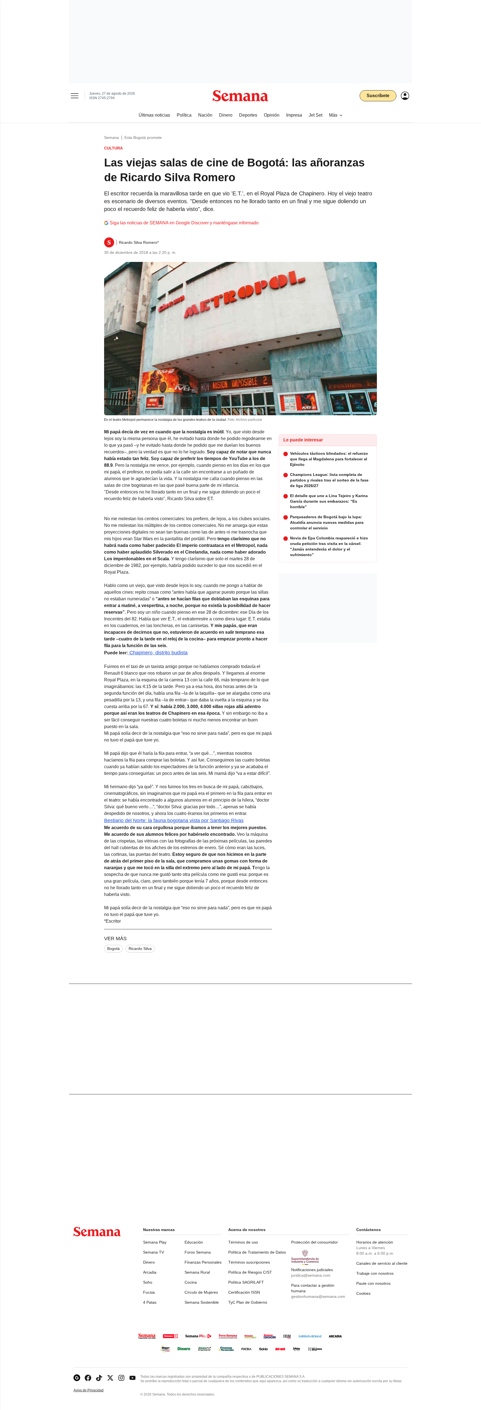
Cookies (363, 1293)
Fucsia (149, 1292)
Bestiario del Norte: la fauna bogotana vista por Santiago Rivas (174, 820)
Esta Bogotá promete (143, 137)
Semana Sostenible (202, 1302)
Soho (147, 1282)
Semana (111, 137)
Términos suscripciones (249, 1262)
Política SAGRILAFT (246, 1282)
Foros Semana (198, 1252)
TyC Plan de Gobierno (247, 1302)
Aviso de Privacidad (94, 1390)
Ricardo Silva (140, 948)
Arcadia (149, 1272)
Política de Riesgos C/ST (250, 1272)
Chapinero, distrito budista (158, 652)
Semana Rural (197, 1272)
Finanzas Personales (203, 1262)
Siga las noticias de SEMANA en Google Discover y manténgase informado (184, 222)
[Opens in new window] (88, 1377)
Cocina (191, 1282)
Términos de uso (243, 1242)
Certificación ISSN (244, 1292)
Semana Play (154, 1242)
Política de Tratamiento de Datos (257, 1252)
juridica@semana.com (310, 1275)
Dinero (149, 1262)
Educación (194, 1242)
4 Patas (149, 1302)
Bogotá (113, 948)
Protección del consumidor (314, 1242)
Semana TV (153, 1252)
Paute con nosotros (373, 1283)
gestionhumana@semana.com (318, 1296)
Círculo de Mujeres (201, 1292)
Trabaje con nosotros (375, 1273)
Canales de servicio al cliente (382, 1263)
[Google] (76, 1377)
